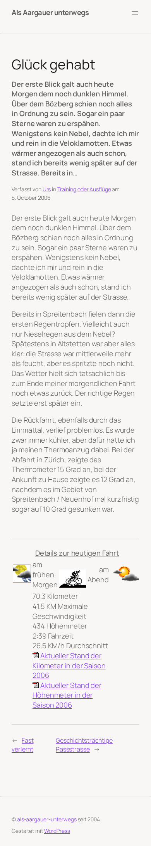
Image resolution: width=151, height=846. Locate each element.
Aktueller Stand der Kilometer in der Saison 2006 (69, 665)
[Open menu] (134, 12)
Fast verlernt (23, 744)
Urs (47, 189)
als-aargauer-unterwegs (47, 819)
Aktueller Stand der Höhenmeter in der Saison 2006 (67, 695)
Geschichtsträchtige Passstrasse (84, 744)
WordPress (57, 830)
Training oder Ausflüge (84, 189)
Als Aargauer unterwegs (50, 12)
